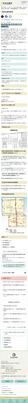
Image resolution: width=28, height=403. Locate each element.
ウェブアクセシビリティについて (9, 394)
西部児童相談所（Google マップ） (13, 89)
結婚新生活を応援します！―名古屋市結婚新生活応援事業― (14, 310)
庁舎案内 (7, 381)
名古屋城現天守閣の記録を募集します (11, 318)
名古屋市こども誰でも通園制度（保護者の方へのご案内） (14, 314)
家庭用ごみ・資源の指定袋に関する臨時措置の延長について (14, 290)
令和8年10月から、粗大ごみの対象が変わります (13, 281)
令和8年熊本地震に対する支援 (10, 305)
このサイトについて (6, 388)
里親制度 (5, 46)
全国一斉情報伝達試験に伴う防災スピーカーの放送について (14, 295)
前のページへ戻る (11, 327)
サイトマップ (5, 386)
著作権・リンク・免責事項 (7, 392)
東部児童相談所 (6, 244)
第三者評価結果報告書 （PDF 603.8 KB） (12, 178)
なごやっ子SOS (6, 96)
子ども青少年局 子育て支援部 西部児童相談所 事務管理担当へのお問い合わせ (15, 265)
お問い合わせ (21, 381)
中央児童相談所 (6, 242)
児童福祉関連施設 (14, 8)
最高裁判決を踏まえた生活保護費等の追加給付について (14, 286)
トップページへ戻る (22, 327)
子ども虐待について (7, 240)
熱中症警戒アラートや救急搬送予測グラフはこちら (14, 321)
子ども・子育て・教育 (17, 7)
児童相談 (6, 344)
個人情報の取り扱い (6, 390)
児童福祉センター (8, 342)
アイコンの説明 (4, 26)
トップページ (9, 7)
